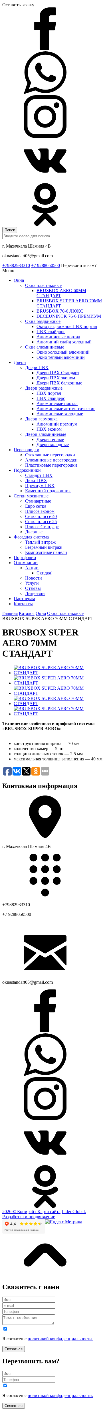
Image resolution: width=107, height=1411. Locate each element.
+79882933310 (16, 265)
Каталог (27, 613)
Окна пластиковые (65, 613)
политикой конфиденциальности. (60, 1338)
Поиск (10, 230)
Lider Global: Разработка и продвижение (44, 1214)
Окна (41, 613)
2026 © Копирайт (19, 1211)
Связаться (14, 1349)
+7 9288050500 (45, 265)
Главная (10, 613)
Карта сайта (48, 1211)
